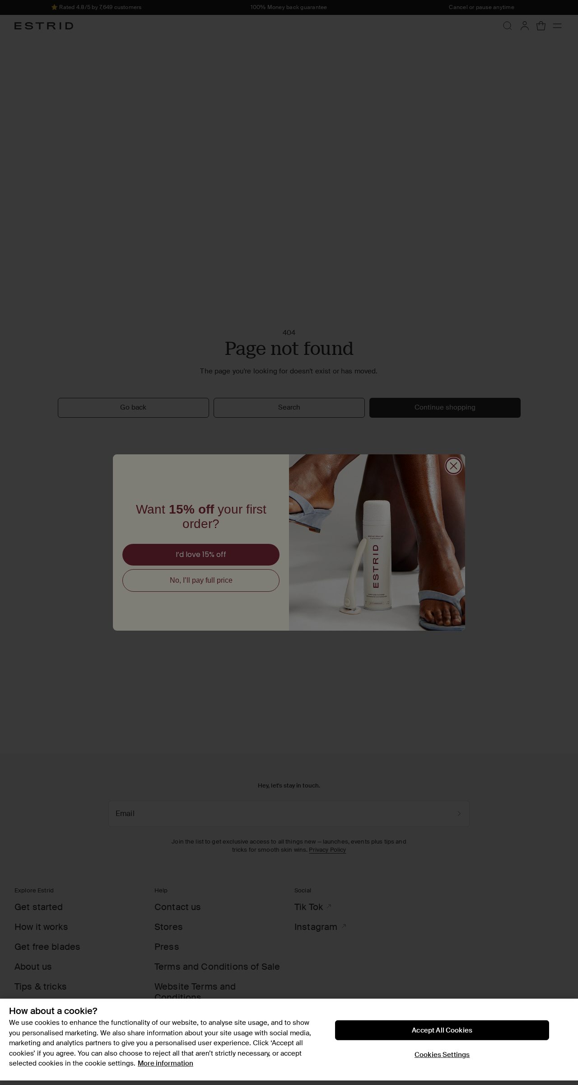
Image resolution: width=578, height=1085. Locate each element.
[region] (289, 1039)
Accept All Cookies (442, 1030)
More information (165, 1063)
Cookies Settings (442, 1054)
